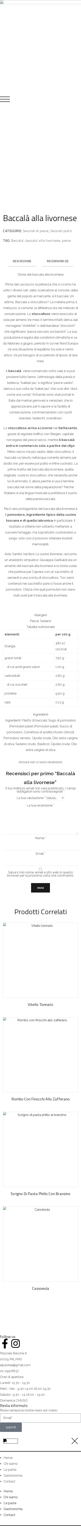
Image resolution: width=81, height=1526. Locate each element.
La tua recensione (40, 805)
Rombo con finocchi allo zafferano (40, 1099)
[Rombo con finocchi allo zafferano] (40, 1054)
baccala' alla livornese (43, 240)
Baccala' (17, 240)
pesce (66, 240)
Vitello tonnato (40, 1004)
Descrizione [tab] (22, 261)
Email (40, 853)
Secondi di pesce (36, 230)
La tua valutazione (31, 798)
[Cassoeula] (40, 1244)
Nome (40, 838)
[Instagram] (15, 1343)
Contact (9, 1481)
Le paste (10, 1469)
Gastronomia (13, 1475)
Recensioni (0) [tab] (57, 261)
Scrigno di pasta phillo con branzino (40, 1194)
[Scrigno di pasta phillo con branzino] (40, 1149)
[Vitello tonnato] (40, 960)
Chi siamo (11, 1464)
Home (8, 1458)
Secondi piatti (61, 230)
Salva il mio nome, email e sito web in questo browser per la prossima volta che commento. (40, 874)
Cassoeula (40, 1288)
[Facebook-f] (5, 1343)
